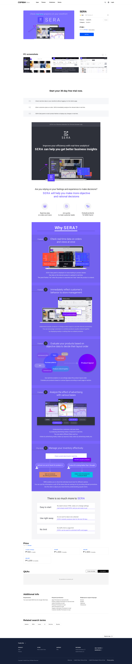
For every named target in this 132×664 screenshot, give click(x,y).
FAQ (57, 649)
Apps (37, 2)
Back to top (107, 636)
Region (108, 2)
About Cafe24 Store (41, 649)
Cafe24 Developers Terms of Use (97, 660)
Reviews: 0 (90, 15)
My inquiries (103, 571)
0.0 (82, 15)
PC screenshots (30, 54)
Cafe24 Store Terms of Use (80, 660)
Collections (52, 2)
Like (108, 15)
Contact (105, 19)
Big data (58, 624)
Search (105, 2)
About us (70, 660)
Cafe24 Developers (80, 649)
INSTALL (87, 34)
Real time (51, 624)
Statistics (27, 624)
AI (44, 624)
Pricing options (92, 29)
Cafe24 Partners (79, 651)
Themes (43, 2)
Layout (39, 624)
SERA (33, 624)
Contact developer (91, 571)
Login (112, 2)
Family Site (21, 643)
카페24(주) (88, 19)
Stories (59, 2)
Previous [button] (102, 54)
